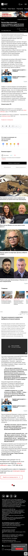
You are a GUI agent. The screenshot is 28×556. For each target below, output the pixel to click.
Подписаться (19, 548)
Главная (3, 8)
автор (2, 19)
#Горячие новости (22, 19)
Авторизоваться (7, 167)
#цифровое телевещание (7, 119)
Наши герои (11, 8)
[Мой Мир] (16, 126)
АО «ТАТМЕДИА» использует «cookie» (10, 522)
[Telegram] (6, 126)
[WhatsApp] (13, 126)
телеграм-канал (6, 116)
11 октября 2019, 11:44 (24, 313)
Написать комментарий (14, 163)
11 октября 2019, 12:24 (6, 30)
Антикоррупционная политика (9, 540)
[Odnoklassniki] (11, 496)
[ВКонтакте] (2, 126)
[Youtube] (7, 496)
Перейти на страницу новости (10, 477)
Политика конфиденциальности (9, 527)
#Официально (24, 311)
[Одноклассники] (9, 126)
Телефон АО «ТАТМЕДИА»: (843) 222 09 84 (11, 541)
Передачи (20, 8)
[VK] (3, 496)
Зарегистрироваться (21, 167)
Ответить (4, 158)
